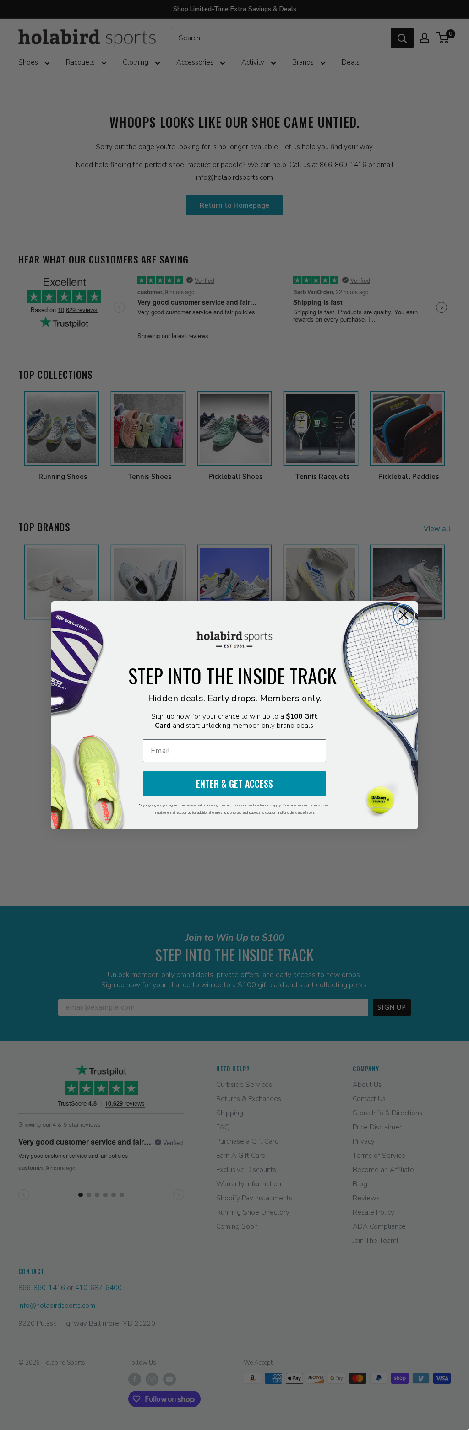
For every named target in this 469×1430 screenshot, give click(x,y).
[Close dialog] (403, 615)
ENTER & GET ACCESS (234, 783)
